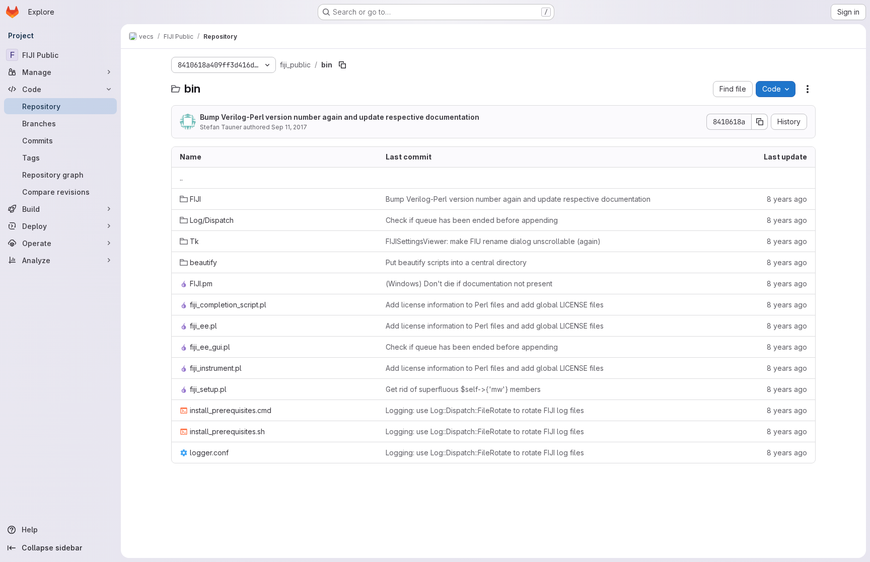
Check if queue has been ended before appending (472, 220)
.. (181, 178)
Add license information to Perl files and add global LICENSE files (495, 304)
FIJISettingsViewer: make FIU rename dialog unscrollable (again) (493, 241)
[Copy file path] (342, 65)
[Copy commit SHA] (760, 122)
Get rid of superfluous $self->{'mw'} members (463, 389)
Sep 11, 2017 (289, 127)
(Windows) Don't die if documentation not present (469, 283)
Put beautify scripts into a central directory (456, 262)
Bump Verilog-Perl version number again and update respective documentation (339, 117)
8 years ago (787, 199)
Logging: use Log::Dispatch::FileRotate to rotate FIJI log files (485, 410)
